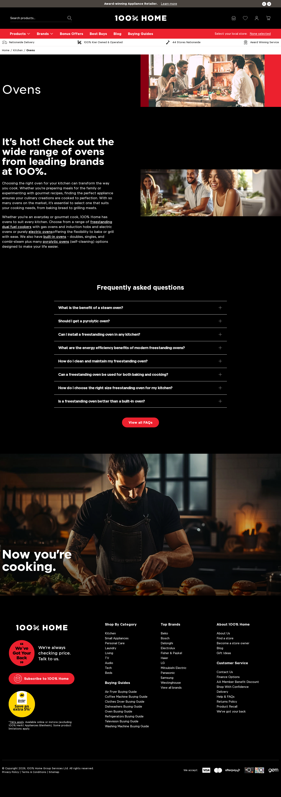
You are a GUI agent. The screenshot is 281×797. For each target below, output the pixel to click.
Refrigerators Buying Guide (124, 716)
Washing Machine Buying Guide (127, 726)
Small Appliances (117, 638)
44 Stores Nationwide (186, 42)
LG (163, 662)
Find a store (225, 638)
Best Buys (98, 34)
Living (109, 653)
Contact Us (225, 671)
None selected (260, 33)
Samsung (167, 677)
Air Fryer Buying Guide (121, 691)
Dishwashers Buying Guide (123, 706)
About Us (223, 633)
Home (5, 50)
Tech (108, 667)
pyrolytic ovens (56, 241)
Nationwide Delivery (21, 42)
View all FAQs (140, 422)
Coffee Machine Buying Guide (126, 696)
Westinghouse (171, 682)
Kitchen (18, 50)
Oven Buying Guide (118, 711)
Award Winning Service (264, 42)
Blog (117, 34)
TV (107, 657)
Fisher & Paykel (171, 653)
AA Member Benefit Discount (238, 681)
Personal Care (115, 643)
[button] (264, 4)
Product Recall (227, 706)
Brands (43, 34)
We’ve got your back (231, 711)
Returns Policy (227, 701)
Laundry (110, 648)
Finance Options (228, 676)
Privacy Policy (10, 772)
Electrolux (168, 648)
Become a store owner (233, 643)
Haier (164, 657)
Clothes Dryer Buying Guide (124, 701)
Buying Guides (140, 34)
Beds (108, 672)
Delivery (222, 691)
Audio (109, 662)
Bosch (165, 638)
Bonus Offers (71, 34)
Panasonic (168, 672)
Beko (164, 633)
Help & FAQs (226, 696)
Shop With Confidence (233, 686)
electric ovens (40, 232)
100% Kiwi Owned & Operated (103, 42)
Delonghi (167, 643)
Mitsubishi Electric (173, 667)
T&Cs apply (17, 722)
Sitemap (54, 772)
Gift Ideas (224, 653)
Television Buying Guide (121, 721)
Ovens (30, 50)
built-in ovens (54, 236)
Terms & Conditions (33, 772)
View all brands (171, 687)
